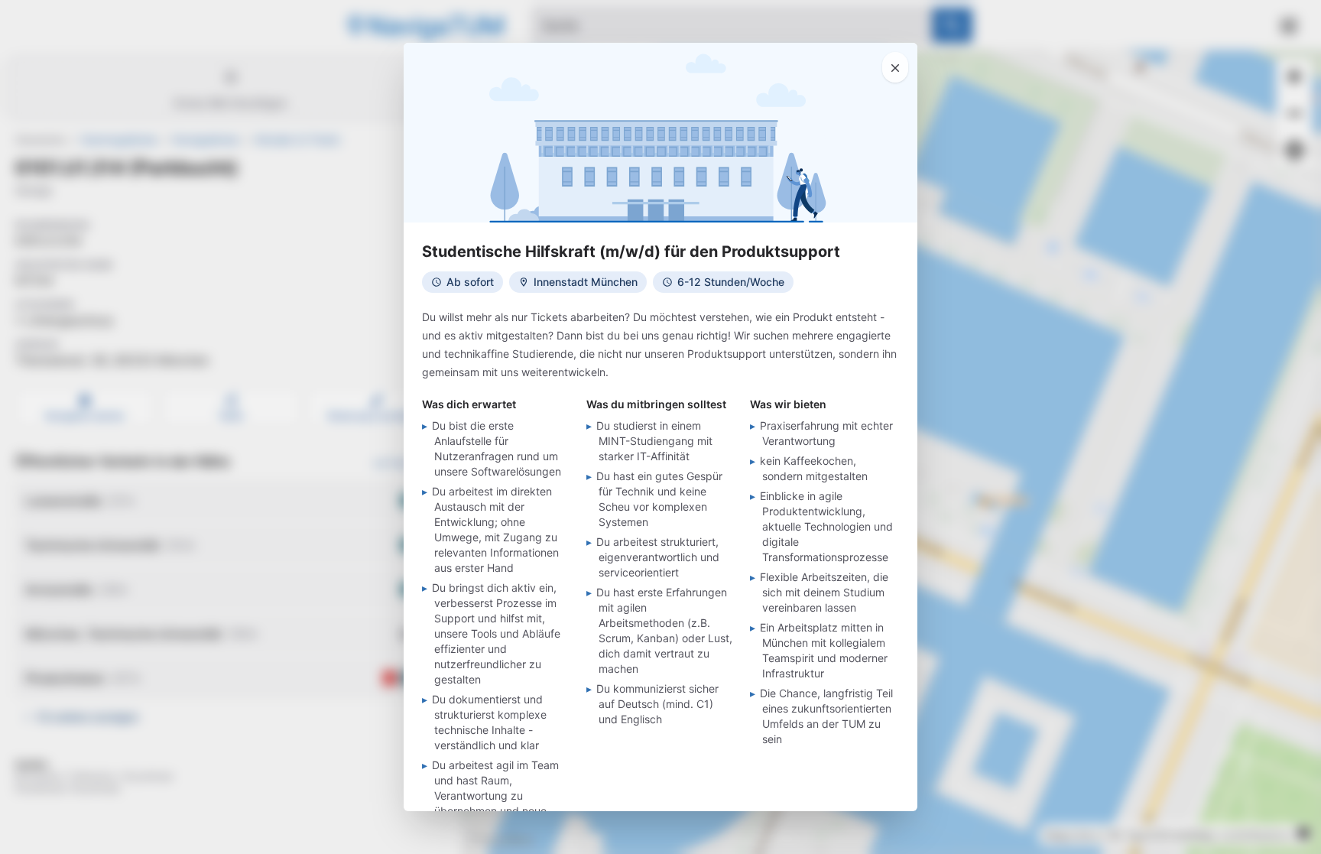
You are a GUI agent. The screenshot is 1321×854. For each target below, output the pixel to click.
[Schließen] (895, 67)
